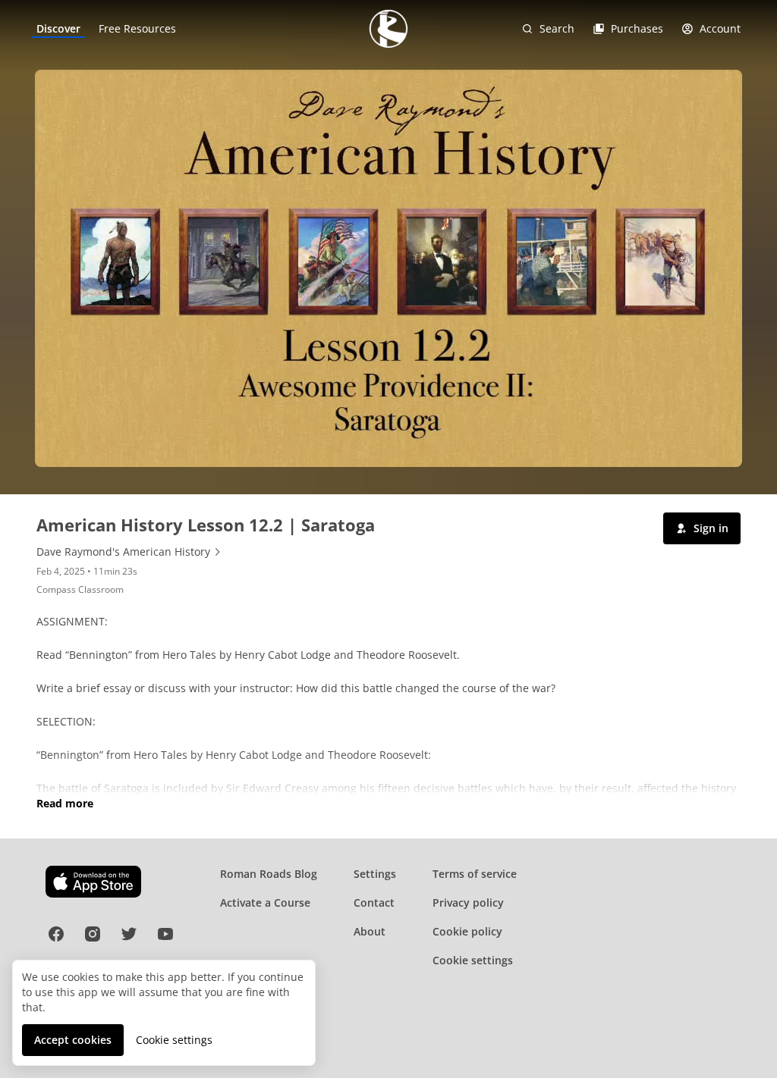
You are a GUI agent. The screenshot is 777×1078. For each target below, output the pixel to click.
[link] (58, 29)
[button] (702, 528)
